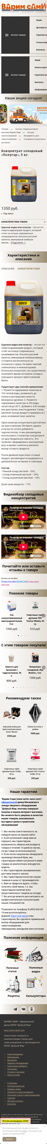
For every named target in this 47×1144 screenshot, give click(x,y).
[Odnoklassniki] (31, 1009)
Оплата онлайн (13, 1075)
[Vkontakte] (23, 1009)
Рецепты (14, 996)
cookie (24, 1131)
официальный (9, 802)
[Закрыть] (44, 1126)
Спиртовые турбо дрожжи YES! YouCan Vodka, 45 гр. (35, 771)
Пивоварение (13, 1057)
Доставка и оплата (15, 1101)
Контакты (40, 50)
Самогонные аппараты (17, 1066)
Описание (7, 268)
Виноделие (12, 1060)
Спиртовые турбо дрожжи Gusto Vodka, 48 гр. (11, 771)
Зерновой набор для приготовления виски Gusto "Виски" (11, 729)
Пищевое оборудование (17, 1063)
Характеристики (29, 268)
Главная (4, 129)
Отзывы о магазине (16, 1072)
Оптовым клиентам (16, 1086)
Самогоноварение (15, 1054)
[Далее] (44, 616)
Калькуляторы (36, 996)
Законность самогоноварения (20, 1092)
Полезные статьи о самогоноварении (23, 1095)
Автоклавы (12, 1069)
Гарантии (11, 1098)
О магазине (12, 1083)
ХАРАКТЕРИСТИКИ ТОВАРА (14, 222)
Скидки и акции (14, 1089)
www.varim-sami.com (14, 1030)
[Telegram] (15, 1009)
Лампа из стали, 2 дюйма (35, 728)
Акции (39, 20)
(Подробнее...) (18, 242)
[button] (18, 635)
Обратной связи (19, 916)
